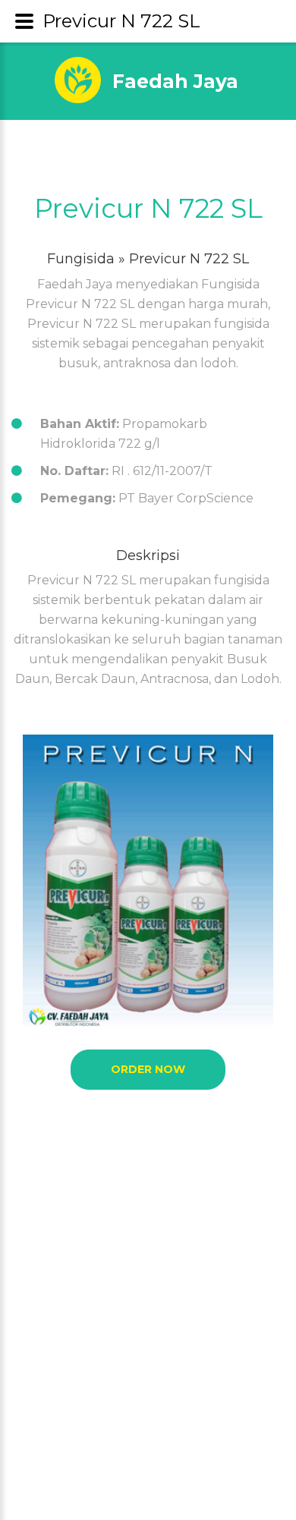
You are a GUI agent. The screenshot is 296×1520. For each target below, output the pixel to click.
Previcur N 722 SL (148, 208)
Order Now (148, 1069)
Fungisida (81, 258)
